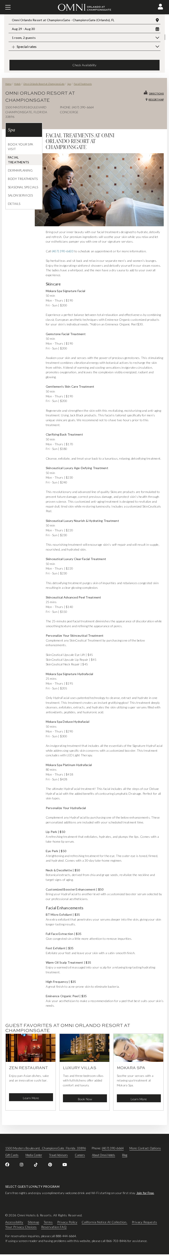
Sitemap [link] (33, 1222)
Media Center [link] (34, 1155)
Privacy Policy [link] (67, 1222)
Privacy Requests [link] (144, 1222)
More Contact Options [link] (145, 1148)
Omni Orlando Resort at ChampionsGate (43, 83)
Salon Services (20, 195)
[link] (7, 1164)
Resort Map (156, 99)
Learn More (31, 1098)
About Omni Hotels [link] (103, 1155)
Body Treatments (23, 179)
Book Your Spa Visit (20, 146)
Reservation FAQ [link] (54, 1227)
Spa (69, 83)
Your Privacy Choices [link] (21, 1227)
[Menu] (8, 7)
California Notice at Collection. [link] (104, 1222)
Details (14, 204)
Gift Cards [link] (11, 1155)
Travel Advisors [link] (58, 1155)
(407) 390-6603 (62, 251)
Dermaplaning (20, 170)
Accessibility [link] (14, 1222)
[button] (160, 6)
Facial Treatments (83, 83)
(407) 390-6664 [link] (113, 1148)
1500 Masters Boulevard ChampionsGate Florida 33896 (45, 1148)
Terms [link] (48, 1222)
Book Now (85, 1099)
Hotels (17, 83)
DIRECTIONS (156, 93)
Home (8, 83)
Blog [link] (124, 1155)
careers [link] (80, 1155)
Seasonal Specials (23, 187)
